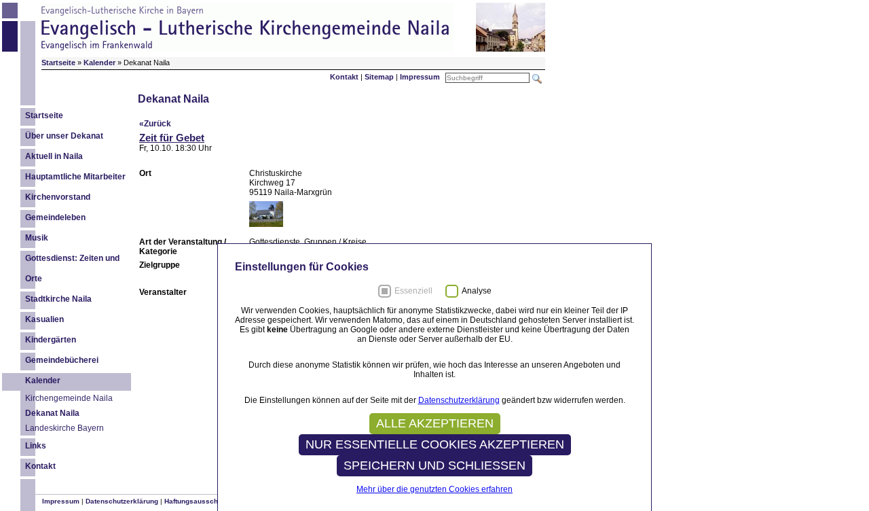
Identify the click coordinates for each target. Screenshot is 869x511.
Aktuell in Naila (54, 156)
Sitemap (379, 77)
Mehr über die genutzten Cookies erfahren (434, 489)
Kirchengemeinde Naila (69, 398)
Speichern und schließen (434, 465)
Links (35, 446)
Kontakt (344, 77)
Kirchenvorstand (57, 197)
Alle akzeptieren (435, 423)
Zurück (157, 123)
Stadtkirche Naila (58, 299)
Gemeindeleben (55, 217)
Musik (36, 238)
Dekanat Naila (52, 413)
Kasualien (44, 319)
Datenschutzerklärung (122, 501)
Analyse (477, 291)
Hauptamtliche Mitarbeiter (75, 176)
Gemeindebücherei (61, 360)
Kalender (42, 380)
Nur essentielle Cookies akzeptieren (435, 444)
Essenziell (413, 291)
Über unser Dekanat (64, 136)
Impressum (420, 77)
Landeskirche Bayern (64, 428)
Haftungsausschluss (198, 501)
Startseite (44, 115)
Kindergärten (50, 340)
